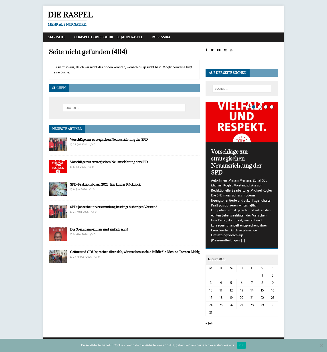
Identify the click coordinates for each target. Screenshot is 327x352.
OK (241, 345)
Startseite (56, 37)
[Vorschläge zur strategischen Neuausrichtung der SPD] (58, 148)
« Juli (209, 323)
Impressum (161, 37)
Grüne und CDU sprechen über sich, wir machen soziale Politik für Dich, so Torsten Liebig (135, 252)
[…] (243, 240)
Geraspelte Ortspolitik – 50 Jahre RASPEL (108, 37)
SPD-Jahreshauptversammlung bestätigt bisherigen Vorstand (113, 207)
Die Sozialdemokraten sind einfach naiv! (99, 229)
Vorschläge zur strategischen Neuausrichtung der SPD (109, 139)
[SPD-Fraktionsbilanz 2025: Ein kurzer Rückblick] (58, 193)
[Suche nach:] (124, 108)
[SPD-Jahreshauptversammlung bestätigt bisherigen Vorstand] (58, 215)
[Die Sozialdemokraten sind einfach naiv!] (58, 238)
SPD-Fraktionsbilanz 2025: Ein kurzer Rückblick (105, 184)
